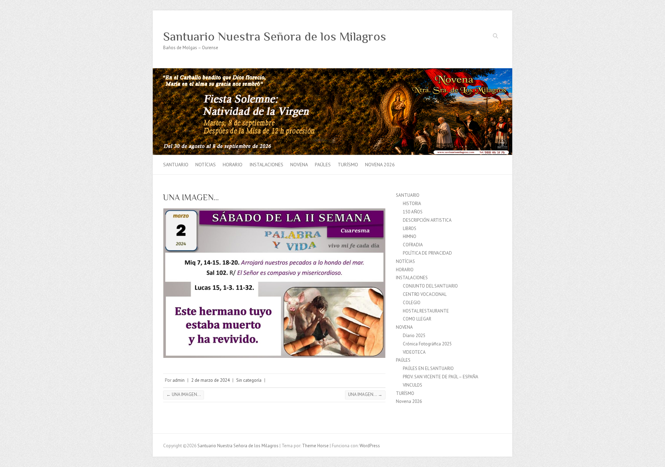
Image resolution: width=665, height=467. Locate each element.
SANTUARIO (175, 164)
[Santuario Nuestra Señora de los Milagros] (332, 71)
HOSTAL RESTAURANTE (426, 311)
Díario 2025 (414, 335)
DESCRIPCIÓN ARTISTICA (427, 220)
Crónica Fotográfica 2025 (427, 344)
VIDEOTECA (414, 352)
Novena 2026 (380, 164)
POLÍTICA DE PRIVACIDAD (427, 253)
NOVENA (299, 164)
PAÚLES (323, 164)
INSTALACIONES (266, 164)
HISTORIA (412, 203)
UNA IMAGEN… (183, 394)
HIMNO (409, 236)
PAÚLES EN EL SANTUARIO (428, 368)
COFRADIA (413, 245)
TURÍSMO (348, 164)
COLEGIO (411, 303)
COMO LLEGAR (417, 319)
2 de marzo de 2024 (210, 380)
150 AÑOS (413, 212)
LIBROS (409, 228)
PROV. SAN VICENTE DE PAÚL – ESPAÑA (440, 377)
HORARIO (232, 164)
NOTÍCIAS (205, 164)
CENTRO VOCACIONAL (424, 294)
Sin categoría (248, 380)
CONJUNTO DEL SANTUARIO (430, 286)
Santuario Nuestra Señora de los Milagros (274, 36)
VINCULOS (412, 385)
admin (178, 380)
